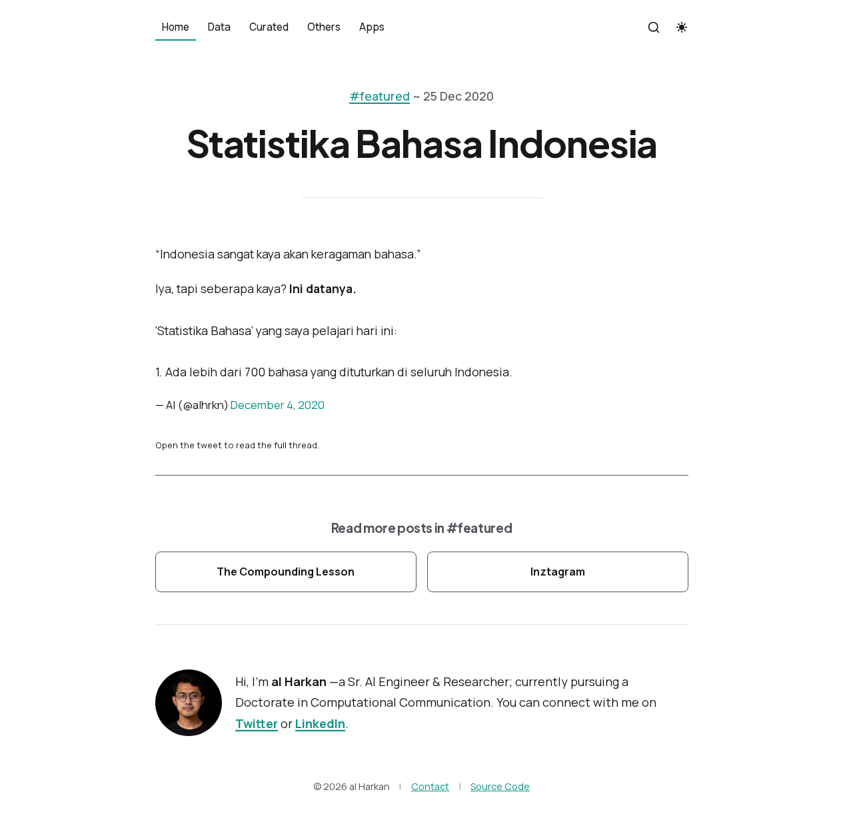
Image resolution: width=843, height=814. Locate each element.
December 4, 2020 (278, 404)
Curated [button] (269, 27)
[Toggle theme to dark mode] (681, 27)
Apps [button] (372, 27)
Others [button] (324, 27)
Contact (430, 786)
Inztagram (557, 571)
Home (175, 27)
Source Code (500, 786)
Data (219, 27)
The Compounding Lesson (286, 571)
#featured (379, 96)
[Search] (654, 27)
